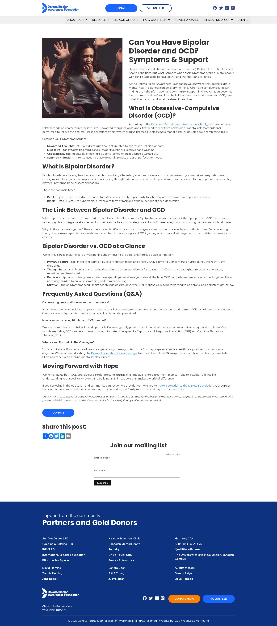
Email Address (102, 457)
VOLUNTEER (155, 8)
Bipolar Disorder (217, 19)
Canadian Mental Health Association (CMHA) (179, 124)
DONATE (121, 8)
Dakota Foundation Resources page (114, 353)
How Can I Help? (155, 19)
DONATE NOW (184, 598)
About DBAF (76, 19)
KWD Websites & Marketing (191, 620)
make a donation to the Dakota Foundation (185, 385)
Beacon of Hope (126, 19)
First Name (99, 470)
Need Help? (100, 19)
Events (243, 19)
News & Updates (186, 19)
